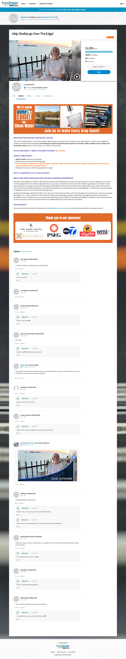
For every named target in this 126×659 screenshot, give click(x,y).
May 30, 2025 (23, 308)
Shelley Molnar (24, 17)
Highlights (21, 96)
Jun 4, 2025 (23, 261)
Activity (39, 96)
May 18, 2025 (23, 335)
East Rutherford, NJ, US (35, 89)
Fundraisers (48, 96)
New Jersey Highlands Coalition (40, 87)
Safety (23, 4)
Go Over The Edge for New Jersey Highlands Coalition (71, 9)
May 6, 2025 (23, 495)
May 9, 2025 (32, 367)
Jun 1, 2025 (23, 292)
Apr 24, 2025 (23, 600)
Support (53, 652)
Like (17, 269)
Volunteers (32, 4)
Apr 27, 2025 (23, 538)
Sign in (122, 4)
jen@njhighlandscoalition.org (57, 208)
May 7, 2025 (23, 417)
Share (99, 72)
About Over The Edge (45, 4)
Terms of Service (61, 652)
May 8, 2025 (23, 389)
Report (43, 89)
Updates (30, 96)
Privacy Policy (71, 652)
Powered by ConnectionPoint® (63, 655)
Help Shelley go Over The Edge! (49, 17)
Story (13, 96)
